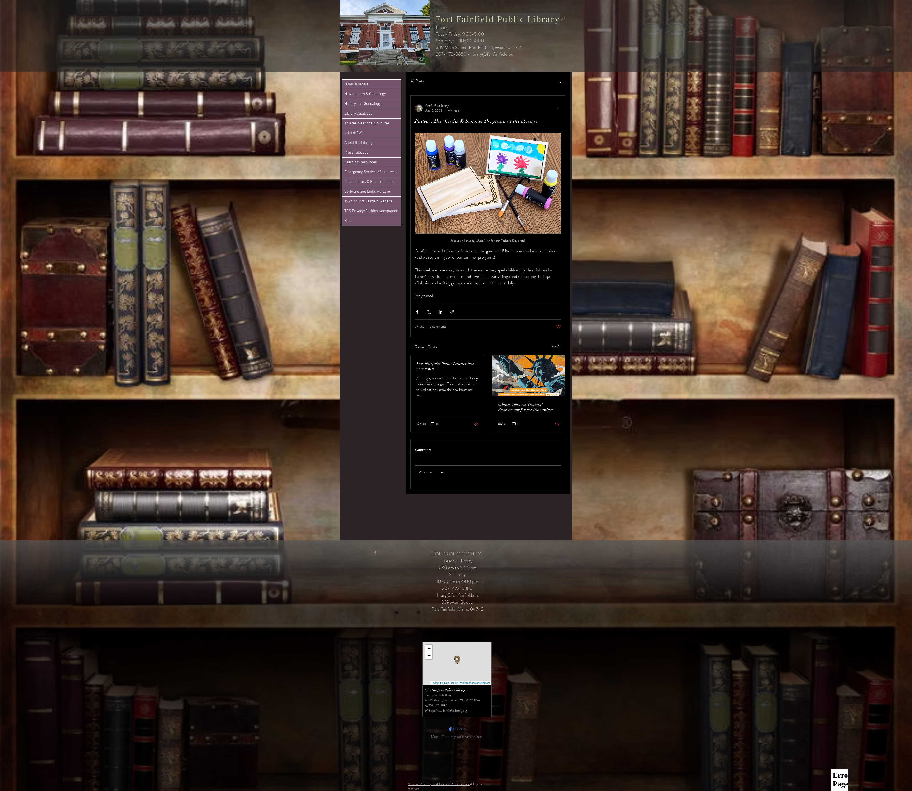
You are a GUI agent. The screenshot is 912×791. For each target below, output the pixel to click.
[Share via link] (452, 311)
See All (556, 346)
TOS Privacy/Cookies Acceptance (371, 211)
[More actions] (558, 108)
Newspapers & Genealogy (365, 94)
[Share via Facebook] (417, 311)
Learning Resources (360, 162)
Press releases (356, 152)
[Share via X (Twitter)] (429, 311)
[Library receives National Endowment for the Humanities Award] (528, 375)
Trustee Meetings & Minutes (367, 123)
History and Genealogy (362, 103)
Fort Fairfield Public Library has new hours (445, 366)
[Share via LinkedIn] (440, 311)
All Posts (417, 81)
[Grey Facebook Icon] (375, 552)
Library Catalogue (358, 113)
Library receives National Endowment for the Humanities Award (525, 407)
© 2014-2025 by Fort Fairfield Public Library (439, 783)
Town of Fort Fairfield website (368, 201)
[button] (559, 81)
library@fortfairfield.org (492, 54)
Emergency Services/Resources (370, 172)
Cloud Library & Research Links (369, 181)
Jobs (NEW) (353, 133)
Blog (348, 220)
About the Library (358, 142)
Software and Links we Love (367, 191)
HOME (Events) (356, 84)
